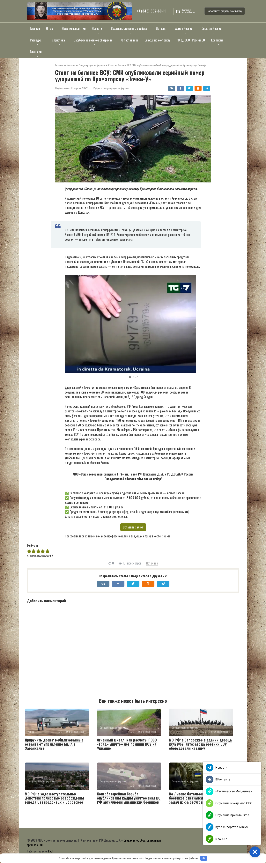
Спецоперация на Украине (116, 88)
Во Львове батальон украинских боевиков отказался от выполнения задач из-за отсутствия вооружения (199, 798)
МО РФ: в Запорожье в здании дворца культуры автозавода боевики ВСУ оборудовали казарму (200, 744)
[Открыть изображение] (79, 11)
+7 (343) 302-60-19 (151, 11)
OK (204, 858)
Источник (152, 563)
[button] (254, 851)
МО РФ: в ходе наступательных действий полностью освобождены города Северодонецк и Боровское (54, 798)
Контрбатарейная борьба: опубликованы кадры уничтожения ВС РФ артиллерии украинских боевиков (128, 798)
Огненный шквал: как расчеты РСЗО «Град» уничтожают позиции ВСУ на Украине (127, 744)
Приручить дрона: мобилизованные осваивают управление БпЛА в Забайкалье (54, 744)
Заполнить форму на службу (224, 11)
